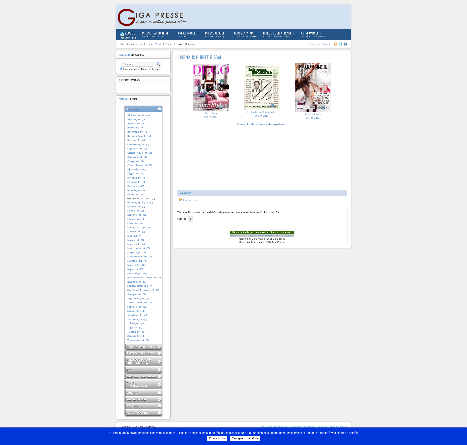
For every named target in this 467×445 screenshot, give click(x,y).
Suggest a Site (237, 235)
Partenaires (296, 427)
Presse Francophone (155, 33)
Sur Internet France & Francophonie (155, 36)
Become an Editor (284, 235)
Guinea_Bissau (190, 200)
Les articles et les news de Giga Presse (276, 36)
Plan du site (322, 427)
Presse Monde (187, 33)
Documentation (244, 33)
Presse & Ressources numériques (245, 36)
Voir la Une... (211, 115)
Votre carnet (309, 33)
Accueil (130, 33)
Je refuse (252, 438)
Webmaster (309, 427)
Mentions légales (338, 427)
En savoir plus (281, 427)
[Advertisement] (262, 158)
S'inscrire (326, 44)
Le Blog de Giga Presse (277, 33)
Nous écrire (266, 427)
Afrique (169, 44)
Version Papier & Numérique (215, 36)
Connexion (314, 44)
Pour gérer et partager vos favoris (313, 36)
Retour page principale (127, 38)
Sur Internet (182, 36)
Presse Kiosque (214, 33)
